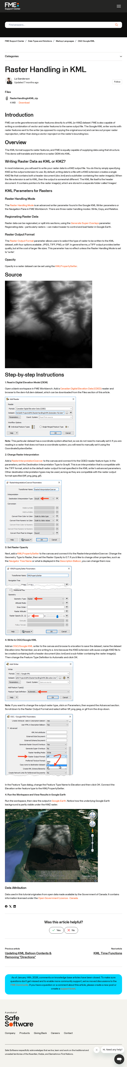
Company (10, 1033)
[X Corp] (10, 907)
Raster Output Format (22, 241)
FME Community (19, 985)
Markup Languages (65, 41)
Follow (117, 82)
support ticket (67, 988)
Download (24, 102)
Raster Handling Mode (22, 205)
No (73, 930)
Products (25, 1033)
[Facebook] (6, 907)
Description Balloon (70, 561)
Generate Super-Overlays (85, 223)
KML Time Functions (108, 953)
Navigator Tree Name (20, 561)
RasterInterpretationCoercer (27, 461)
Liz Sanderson (22, 79)
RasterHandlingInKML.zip (24, 98)
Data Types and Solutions (40, 41)
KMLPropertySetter (66, 266)
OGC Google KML (86, 41)
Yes (58, 930)
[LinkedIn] (14, 907)
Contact (68, 1033)
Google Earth (59, 801)
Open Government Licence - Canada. (58, 898)
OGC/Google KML (23, 646)
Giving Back (40, 1033)
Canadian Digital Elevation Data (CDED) (80, 388)
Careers (55, 1033)
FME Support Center (14, 41)
